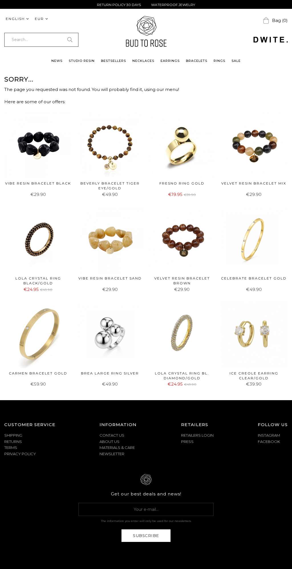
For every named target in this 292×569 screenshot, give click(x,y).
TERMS (10, 447)
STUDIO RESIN (82, 61)
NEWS (56, 61)
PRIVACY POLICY (20, 453)
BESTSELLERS (113, 61)
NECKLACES (143, 61)
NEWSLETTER (112, 453)
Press (187, 441)
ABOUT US (109, 441)
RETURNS (13, 441)
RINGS (219, 61)
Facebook (269, 441)
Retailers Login (197, 435)
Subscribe (146, 535)
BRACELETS (196, 61)
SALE (236, 61)
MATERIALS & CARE (117, 447)
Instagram (269, 435)
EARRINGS (170, 61)
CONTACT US (112, 435)
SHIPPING (13, 435)
